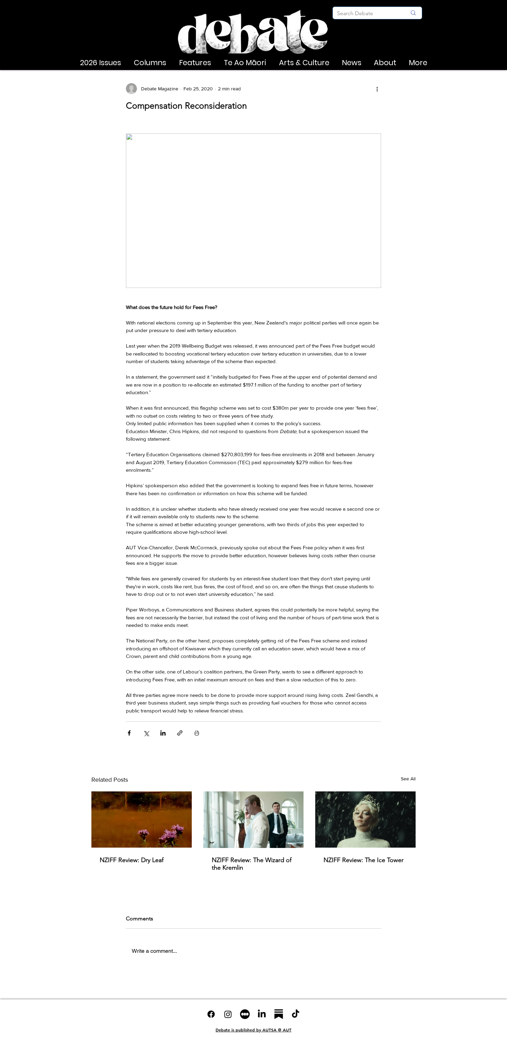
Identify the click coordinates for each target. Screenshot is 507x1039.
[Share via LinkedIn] (163, 733)
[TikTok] (295, 1014)
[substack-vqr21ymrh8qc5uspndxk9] (279, 1014)
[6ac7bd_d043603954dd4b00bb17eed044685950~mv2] (245, 1014)
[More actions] (377, 88)
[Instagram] (228, 1014)
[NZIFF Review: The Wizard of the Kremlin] (253, 819)
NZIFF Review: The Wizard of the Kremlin (251, 863)
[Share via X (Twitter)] (146, 733)
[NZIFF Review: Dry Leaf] (141, 819)
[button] (100, 63)
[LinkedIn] (262, 1014)
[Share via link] (180, 733)
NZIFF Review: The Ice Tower (364, 860)
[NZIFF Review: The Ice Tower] (365, 819)
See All (408, 778)
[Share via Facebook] (129, 733)
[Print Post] (196, 733)
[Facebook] (211, 1014)
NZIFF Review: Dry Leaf (131, 860)
